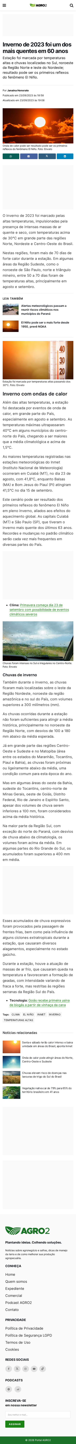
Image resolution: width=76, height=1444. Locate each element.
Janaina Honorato (18, 90)
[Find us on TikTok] (42, 1369)
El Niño (28, 1014)
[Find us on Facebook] (8, 1369)
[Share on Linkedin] (65, 156)
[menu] (5, 5)
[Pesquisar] (71, 5)
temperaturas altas (18, 1020)
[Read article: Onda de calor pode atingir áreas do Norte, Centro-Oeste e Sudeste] (11, 1062)
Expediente (14, 1288)
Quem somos (16, 1281)
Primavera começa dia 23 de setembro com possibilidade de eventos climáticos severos (39, 609)
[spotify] (8, 1389)
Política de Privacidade (24, 1328)
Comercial (13, 1296)
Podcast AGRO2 (18, 1303)
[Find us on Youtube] (34, 1369)
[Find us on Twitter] (17, 1369)
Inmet (41, 1014)
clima (16, 1014)
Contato (12, 1310)
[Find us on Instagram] (25, 1369)
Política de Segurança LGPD (28, 1335)
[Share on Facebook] (28, 156)
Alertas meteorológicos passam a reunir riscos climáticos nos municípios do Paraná (43, 309)
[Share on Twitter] (47, 156)
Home (10, 1274)
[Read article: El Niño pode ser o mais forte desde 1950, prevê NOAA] (11, 326)
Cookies (12, 1349)
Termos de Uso (17, 1342)
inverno (55, 1014)
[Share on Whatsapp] (11, 156)
